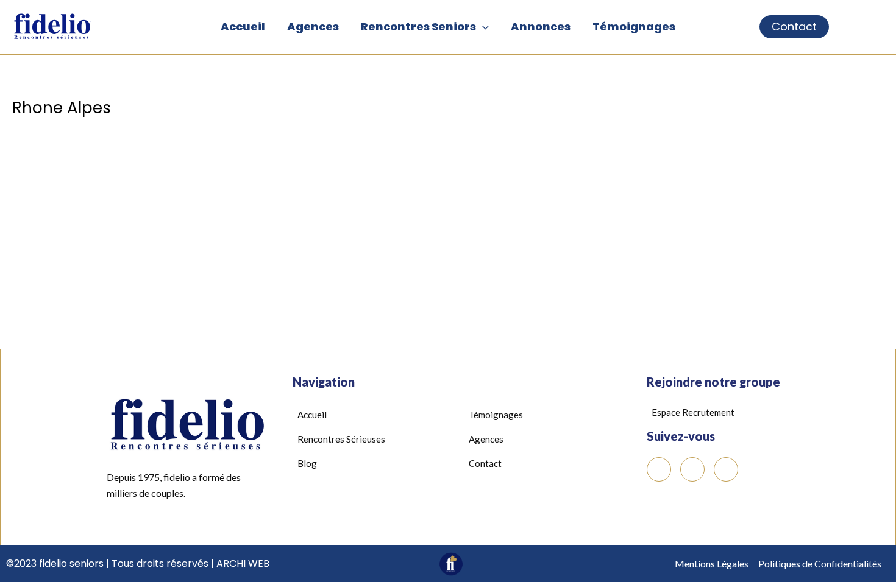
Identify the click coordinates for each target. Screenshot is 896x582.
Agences (313, 26)
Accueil (243, 26)
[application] (482, 27)
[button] (764, 26)
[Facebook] (659, 469)
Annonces (541, 26)
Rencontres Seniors (418, 26)
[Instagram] (726, 469)
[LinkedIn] (692, 469)
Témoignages (633, 26)
